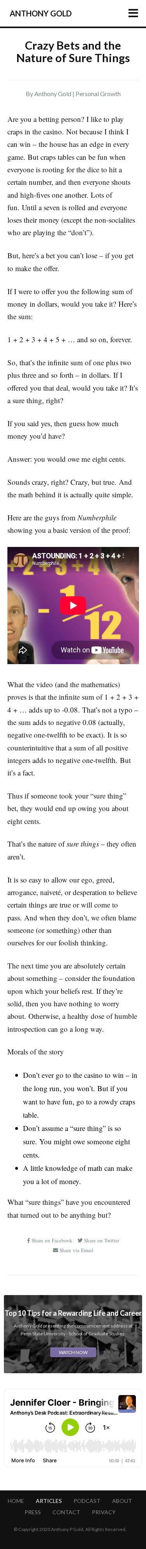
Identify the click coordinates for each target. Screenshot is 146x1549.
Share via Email (75, 1250)
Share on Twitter (101, 1240)
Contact (66, 1512)
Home (16, 1500)
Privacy (104, 1512)
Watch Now (73, 1352)
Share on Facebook (52, 1240)
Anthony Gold (41, 13)
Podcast (87, 1500)
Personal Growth (98, 93)
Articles (49, 1500)
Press (33, 1512)
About (122, 1500)
